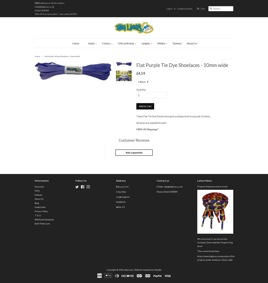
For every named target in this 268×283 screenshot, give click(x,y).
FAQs (37, 190)
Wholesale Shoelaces (44, 219)
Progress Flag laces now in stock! (212, 186)
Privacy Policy (41, 211)
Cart (203, 8)
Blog (37, 203)
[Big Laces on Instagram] (88, 187)
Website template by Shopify (147, 270)
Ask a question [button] (134, 152)
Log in (169, 8)
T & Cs (38, 215)
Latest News (204, 180)
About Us (39, 199)
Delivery (38, 195)
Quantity (141, 89)
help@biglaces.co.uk (44, 6)
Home (37, 56)
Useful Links (40, 207)
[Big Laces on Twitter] (77, 187)
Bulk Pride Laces (42, 223)
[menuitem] (75, 43)
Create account (184, 8)
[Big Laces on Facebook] (82, 187)
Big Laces (129, 270)
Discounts (39, 186)
